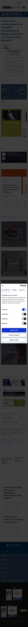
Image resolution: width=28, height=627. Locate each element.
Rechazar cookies (14, 340)
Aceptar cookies (14, 330)
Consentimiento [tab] (6, 290)
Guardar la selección (14, 335)
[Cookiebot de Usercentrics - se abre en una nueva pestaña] (20, 286)
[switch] (24, 314)
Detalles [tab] (14, 290)
